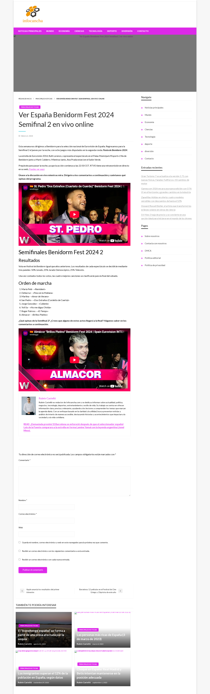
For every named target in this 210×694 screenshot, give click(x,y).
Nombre (23, 500)
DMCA (148, 250)
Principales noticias (44, 99)
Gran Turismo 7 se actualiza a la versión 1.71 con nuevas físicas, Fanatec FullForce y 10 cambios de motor (165, 180)
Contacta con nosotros (156, 243)
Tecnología (95, 31)
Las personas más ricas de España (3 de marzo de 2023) (101, 637)
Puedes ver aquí (36, 169)
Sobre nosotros (152, 236)
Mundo (50, 31)
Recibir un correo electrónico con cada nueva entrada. (46, 559)
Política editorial (153, 258)
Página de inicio (25, 99)
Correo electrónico (28, 514)
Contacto (143, 31)
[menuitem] (30, 31)
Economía (64, 31)
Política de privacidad (155, 265)
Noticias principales (29, 31)
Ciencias (79, 31)
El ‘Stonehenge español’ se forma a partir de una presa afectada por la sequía (41, 635)
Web (21, 527)
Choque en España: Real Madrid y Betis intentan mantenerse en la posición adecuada (99, 673)
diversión (127, 31)
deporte (112, 31)
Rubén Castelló (25, 644)
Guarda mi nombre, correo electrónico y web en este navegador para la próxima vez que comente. (65, 542)
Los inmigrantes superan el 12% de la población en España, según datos (43, 675)
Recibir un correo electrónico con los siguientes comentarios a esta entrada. (56, 551)
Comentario (25, 460)
